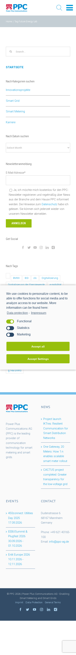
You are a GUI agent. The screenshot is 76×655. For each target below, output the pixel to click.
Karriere (10, 122)
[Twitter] (29, 247)
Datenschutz (49, 204)
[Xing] (53, 247)
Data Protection (34, 602)
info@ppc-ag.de (59, 541)
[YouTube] (35, 247)
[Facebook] (23, 247)
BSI (26, 278)
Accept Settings (38, 358)
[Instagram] (41, 247)
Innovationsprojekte (18, 90)
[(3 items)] (8, 275)
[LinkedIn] (47, 247)
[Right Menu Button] (69, 8)
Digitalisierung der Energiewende (26, 284)
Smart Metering (15, 111)
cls (35, 278)
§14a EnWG (14, 370)
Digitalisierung (50, 278)
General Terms (53, 602)
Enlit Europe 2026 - (19, 559)
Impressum (38, 313)
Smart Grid (12, 101)
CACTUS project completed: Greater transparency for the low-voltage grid (55, 477)
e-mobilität (55, 284)
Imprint (19, 602)
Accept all (38, 346)
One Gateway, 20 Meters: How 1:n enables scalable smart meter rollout (55, 454)
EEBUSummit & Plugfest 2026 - (17, 539)
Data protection (17, 313)
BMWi (16, 278)
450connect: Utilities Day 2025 (20, 518)
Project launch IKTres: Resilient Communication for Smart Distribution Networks (55, 428)
